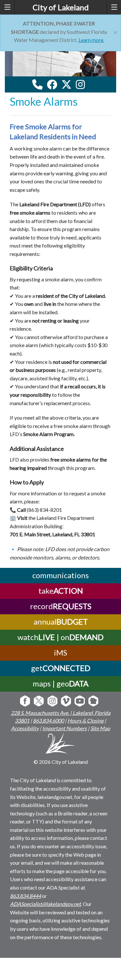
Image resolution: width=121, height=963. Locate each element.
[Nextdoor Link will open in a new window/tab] (93, 701)
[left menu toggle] (7, 7)
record (60, 606)
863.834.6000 (48, 720)
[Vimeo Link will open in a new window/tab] (66, 701)
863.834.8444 (25, 896)
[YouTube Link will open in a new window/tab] (80, 701)
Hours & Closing (85, 720)
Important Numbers (64, 728)
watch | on (60, 637)
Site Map (100, 728)
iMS (60, 652)
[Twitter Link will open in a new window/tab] (39, 701)
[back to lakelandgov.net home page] (60, 744)
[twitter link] (66, 84)
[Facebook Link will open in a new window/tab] (25, 701)
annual (61, 621)
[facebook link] (52, 84)
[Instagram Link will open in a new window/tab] (52, 701)
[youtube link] (89, 86)
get (60, 668)
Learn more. (91, 40)
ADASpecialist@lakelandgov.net (45, 904)
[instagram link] (80, 84)
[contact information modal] (37, 84)
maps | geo (60, 683)
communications (60, 575)
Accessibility (25, 728)
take (60, 590)
